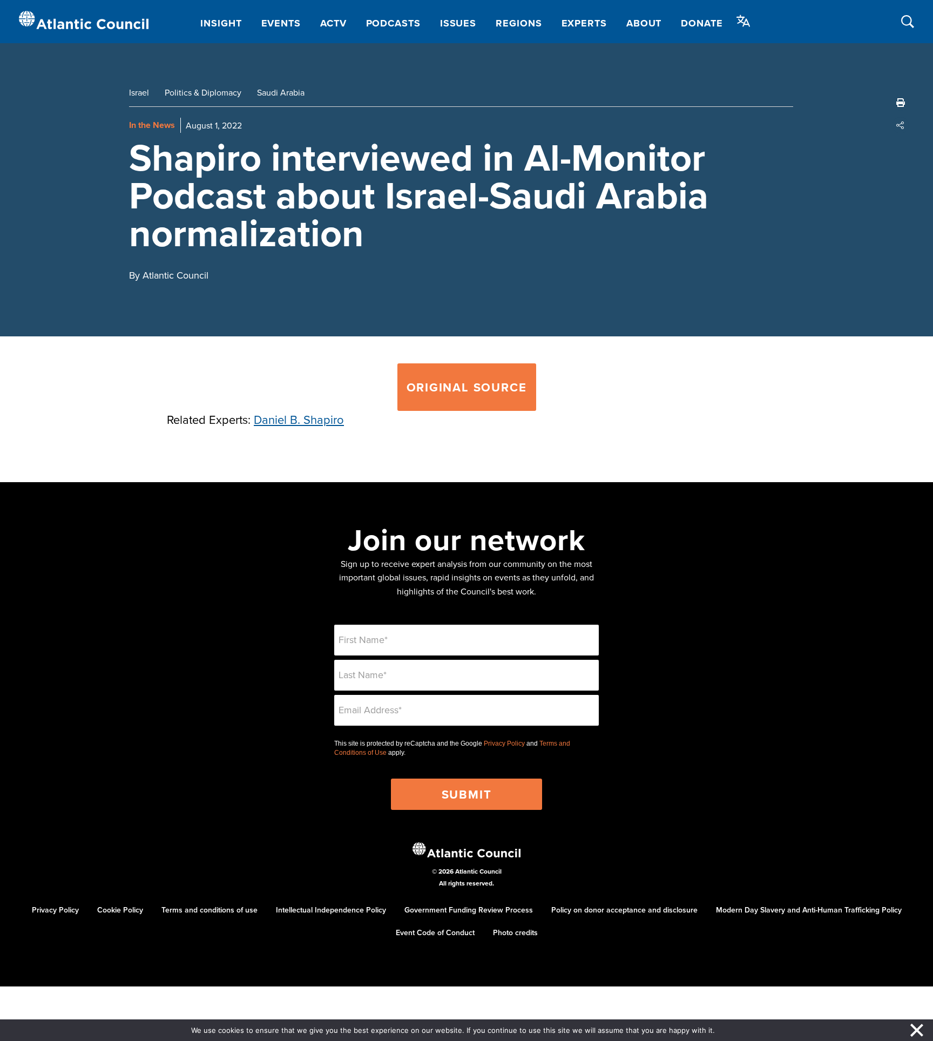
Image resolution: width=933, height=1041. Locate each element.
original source (467, 387)
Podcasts (393, 23)
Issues (458, 23)
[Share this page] (901, 125)
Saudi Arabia (281, 92)
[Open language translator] (743, 21)
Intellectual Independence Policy (331, 909)
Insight (220, 23)
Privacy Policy (504, 743)
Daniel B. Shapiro (299, 419)
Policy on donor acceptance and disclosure (624, 909)
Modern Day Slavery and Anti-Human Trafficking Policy (809, 909)
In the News (152, 125)
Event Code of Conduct (435, 932)
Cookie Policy (120, 909)
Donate (701, 23)
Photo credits (515, 932)
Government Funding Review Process (468, 909)
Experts (584, 23)
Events (281, 23)
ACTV (333, 23)
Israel (139, 92)
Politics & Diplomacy (203, 92)
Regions (519, 23)
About (644, 23)
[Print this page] (901, 102)
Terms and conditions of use (209, 909)
